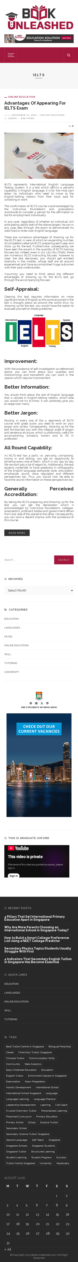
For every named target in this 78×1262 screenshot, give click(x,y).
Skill (7, 654)
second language (16, 1139)
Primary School (14, 1122)
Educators (47, 1069)
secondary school (16, 1128)
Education (11, 618)
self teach (38, 1139)
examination (13, 1081)
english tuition (14, 1075)
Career (10, 1052)
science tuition (49, 1122)
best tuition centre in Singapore (25, 1046)
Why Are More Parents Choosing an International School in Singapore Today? (36, 929)
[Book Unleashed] (39, 17)
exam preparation (35, 1081)
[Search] (68, 55)
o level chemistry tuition (21, 1110)
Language (52, 1093)
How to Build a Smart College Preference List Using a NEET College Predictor (36, 939)
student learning (16, 1157)
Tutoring (10, 663)
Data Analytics (33, 1064)
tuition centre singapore (20, 1163)
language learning (17, 1099)
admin (12, 118)
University (11, 671)
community (13, 1064)
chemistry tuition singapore (35, 1052)
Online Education (21, 96)
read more (17, 532)
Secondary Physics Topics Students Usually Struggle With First (37, 950)
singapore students (43, 1145)
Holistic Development (18, 1087)
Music (8, 636)
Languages (12, 627)
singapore (54, 1139)
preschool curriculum (19, 1116)
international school (47, 1087)
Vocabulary (62, 1163)
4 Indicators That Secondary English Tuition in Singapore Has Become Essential (38, 960)
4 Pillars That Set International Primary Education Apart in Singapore (34, 918)
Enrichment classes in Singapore (47, 1075)
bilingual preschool (60, 1046)
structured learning (43, 1151)
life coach (61, 1104)
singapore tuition (16, 1151)
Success (61, 1157)
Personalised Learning (54, 1110)
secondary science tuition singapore (27, 1134)
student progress (41, 1157)
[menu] (10, 55)
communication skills (42, 1058)
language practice (44, 1099)
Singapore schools (16, 1145)
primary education (47, 1116)
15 (57, 1214)
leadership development (21, 1104)
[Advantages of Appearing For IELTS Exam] (39, 155)
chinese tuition (15, 1058)
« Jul (7, 1249)
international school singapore (23, 1093)
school (32, 1122)
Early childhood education (21, 1069)
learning (45, 1104)
